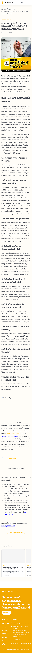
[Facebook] (3, 592)
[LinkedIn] (12, 592)
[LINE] (9, 592)
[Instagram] (6, 592)
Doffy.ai (4, 630)
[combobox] (23, 2)
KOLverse (4, 627)
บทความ (10, 9)
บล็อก (4, 644)
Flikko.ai (4, 634)
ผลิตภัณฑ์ (5, 623)
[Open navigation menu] (28, 2)
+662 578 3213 (17, 640)
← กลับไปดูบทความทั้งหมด (16, 532)
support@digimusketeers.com (22, 643)
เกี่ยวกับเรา (4, 638)
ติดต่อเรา (5, 613)
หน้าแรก (3, 9)
